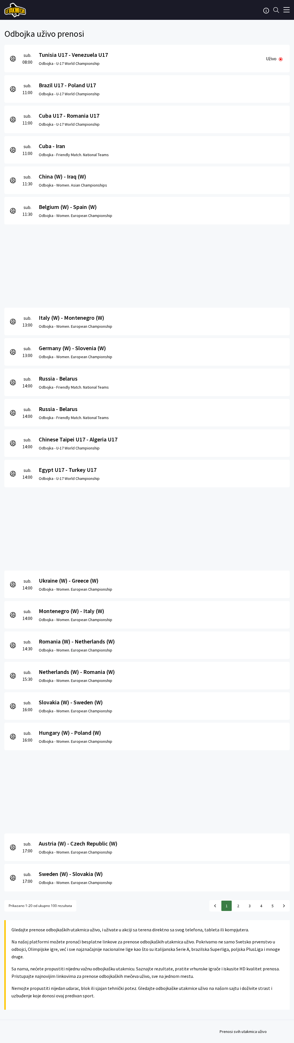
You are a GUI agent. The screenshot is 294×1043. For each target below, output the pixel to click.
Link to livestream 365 (15, 10)
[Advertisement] (147, 264)
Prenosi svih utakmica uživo (243, 1031)
